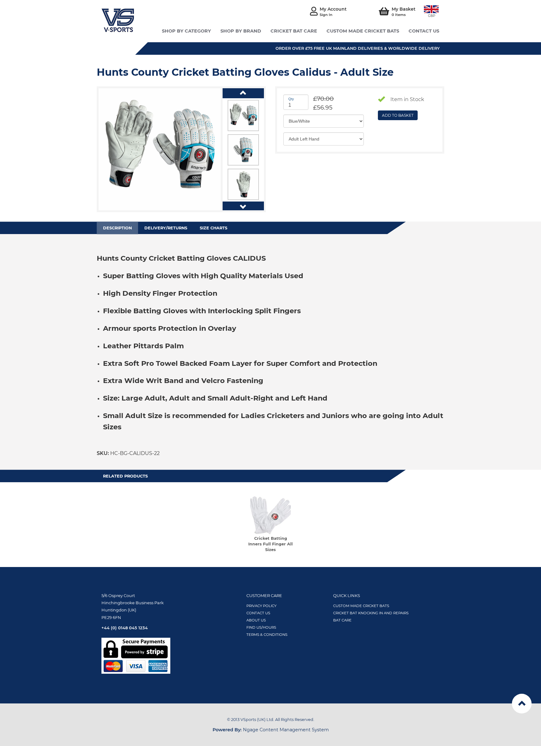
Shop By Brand (240, 31)
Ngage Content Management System (271, 730)
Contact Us (258, 613)
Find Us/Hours (261, 627)
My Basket (403, 11)
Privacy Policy (261, 606)
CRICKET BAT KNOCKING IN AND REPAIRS (371, 613)
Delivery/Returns (165, 228)
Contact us (424, 31)
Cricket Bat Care (293, 31)
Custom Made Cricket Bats (363, 31)
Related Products (125, 476)
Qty (291, 98)
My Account (333, 11)
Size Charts (213, 228)
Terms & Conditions (266, 634)
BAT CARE (342, 620)
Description (117, 228)
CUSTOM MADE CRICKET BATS (361, 606)
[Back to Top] (522, 703)
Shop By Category (186, 31)
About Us (256, 620)
